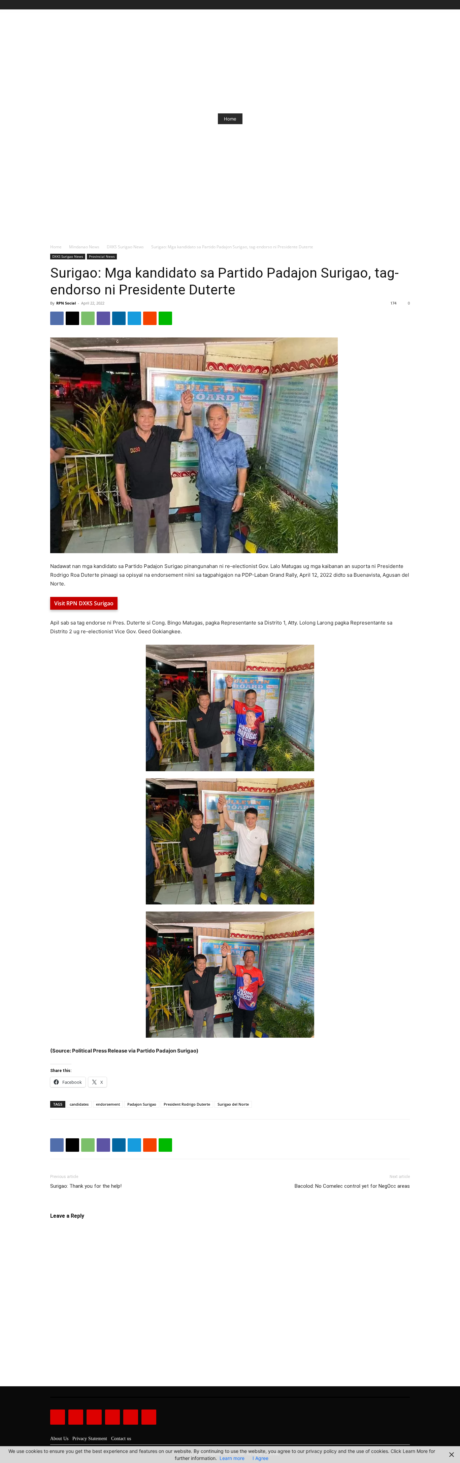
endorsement (108, 1104)
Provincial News (102, 256)
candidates (79, 1104)
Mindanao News (84, 247)
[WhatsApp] (88, 318)
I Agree (260, 1458)
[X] (398, 5)
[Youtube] (406, 5)
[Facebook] (375, 5)
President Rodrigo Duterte (187, 1104)
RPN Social (66, 303)
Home (56, 247)
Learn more (232, 1458)
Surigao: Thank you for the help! (86, 1186)
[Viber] (103, 318)
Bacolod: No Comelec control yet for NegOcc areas (352, 1186)
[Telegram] (134, 318)
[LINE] (165, 318)
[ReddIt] (150, 318)
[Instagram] (383, 5)
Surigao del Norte (233, 1104)
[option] (252, 119)
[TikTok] (391, 5)
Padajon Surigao (141, 1104)
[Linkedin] (119, 318)
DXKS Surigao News (125, 247)
